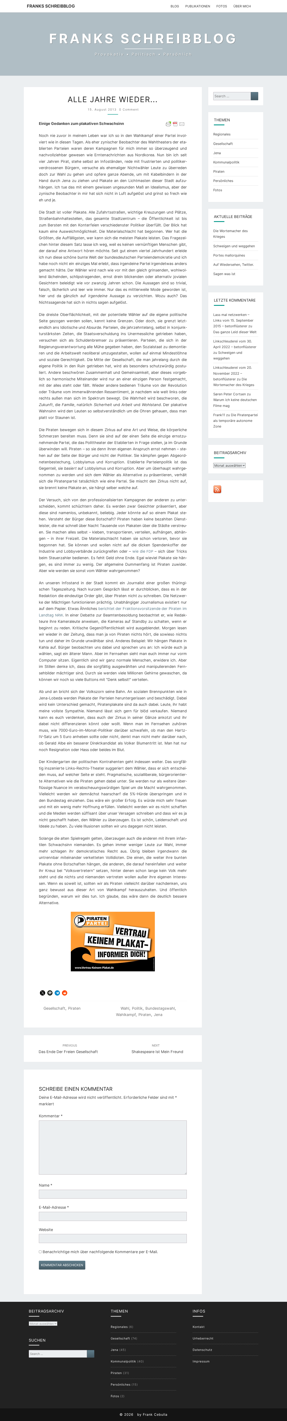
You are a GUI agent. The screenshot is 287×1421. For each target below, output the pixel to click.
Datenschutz (202, 1349)
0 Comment (129, 109)
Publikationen (197, 6)
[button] (42, 993)
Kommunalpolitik (226, 162)
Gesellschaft (54, 1008)
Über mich (242, 6)
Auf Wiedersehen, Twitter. (233, 264)
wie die (142, 551)
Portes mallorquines (229, 255)
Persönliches (223, 181)
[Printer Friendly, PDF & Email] (175, 124)
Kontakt (199, 1327)
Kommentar (51, 1116)
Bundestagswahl (160, 1008)
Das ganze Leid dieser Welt (235, 332)
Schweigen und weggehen (234, 246)
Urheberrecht (203, 1338)
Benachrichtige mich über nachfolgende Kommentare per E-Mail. (100, 1252)
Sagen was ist (224, 274)
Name (45, 1185)
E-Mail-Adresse (54, 1207)
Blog (175, 6)
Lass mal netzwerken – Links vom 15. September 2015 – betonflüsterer (233, 320)
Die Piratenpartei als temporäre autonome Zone (235, 420)
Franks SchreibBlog (51, 6)
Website (46, 1229)
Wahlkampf (126, 1014)
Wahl (125, 1008)
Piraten (74, 1008)
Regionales (221, 134)
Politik (137, 1008)
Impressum (201, 1361)
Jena (158, 1014)
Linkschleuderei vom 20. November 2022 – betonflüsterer (232, 373)
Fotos (221, 6)
